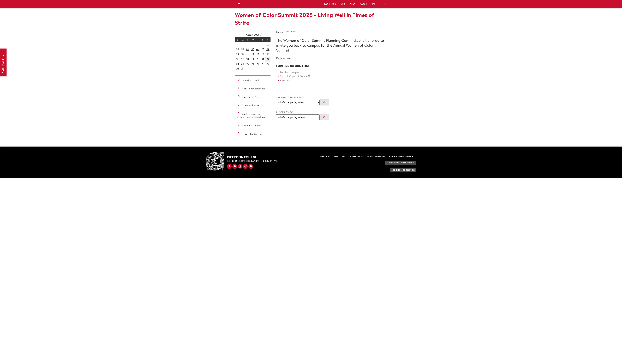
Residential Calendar (253, 133)
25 (247, 64)
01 (268, 44)
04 (247, 49)
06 (257, 49)
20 (257, 59)
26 (252, 64)
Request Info (330, 4)
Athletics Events (250, 105)
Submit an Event (250, 80)
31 (242, 68)
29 (268, 64)
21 (263, 59)
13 (258, 54)
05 (252, 49)
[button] (239, 4)
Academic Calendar (252, 125)
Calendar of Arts (250, 97)
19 (253, 59)
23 (237, 64)
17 (242, 59)
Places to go (284, 112)
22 (268, 59)
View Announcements (253, 88)
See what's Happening (290, 97)
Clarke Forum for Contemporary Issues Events (252, 115)
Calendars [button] (3, 65)
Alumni (363, 4)
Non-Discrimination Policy (402, 156)
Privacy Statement (376, 156)
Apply (352, 4)
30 (237, 68)
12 (253, 54)
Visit (343, 4)
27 (258, 64)
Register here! (283, 58)
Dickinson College (278, 3)
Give (373, 4)
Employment (340, 156)
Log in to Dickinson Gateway (401, 162)
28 (262, 64)
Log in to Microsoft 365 (403, 170)
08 (268, 49)
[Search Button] (385, 4)
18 (247, 59)
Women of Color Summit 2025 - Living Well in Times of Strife (304, 19)
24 (242, 64)
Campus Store (356, 156)
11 (248, 54)
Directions (325, 156)
